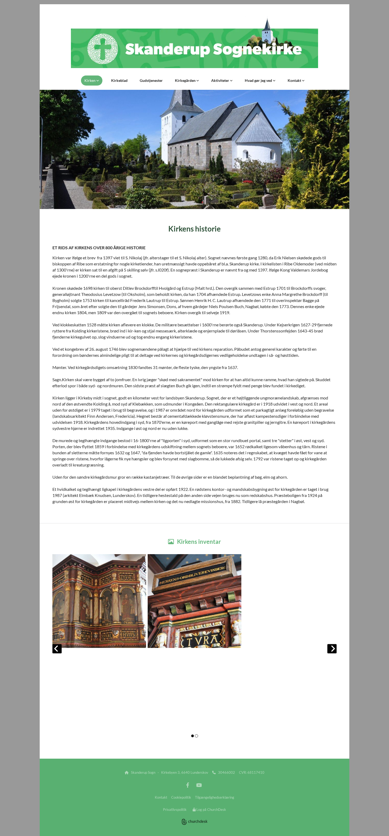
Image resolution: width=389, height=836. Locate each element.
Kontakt (295, 80)
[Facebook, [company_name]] (188, 785)
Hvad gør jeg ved (259, 80)
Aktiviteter (220, 80)
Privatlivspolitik (175, 809)
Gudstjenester (151, 80)
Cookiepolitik (181, 797)
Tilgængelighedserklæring (214, 797)
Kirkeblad (119, 80)
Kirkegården (185, 80)
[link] (91, 80)
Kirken (90, 80)
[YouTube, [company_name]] (199, 785)
